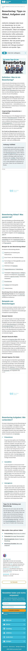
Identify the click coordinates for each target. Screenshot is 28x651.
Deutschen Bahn (13, 339)
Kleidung (11, 519)
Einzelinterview (8, 281)
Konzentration (21, 274)
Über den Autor (7, 559)
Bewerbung (8, 6)
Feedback (6, 284)
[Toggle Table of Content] (14, 53)
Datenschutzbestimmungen (14, 613)
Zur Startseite (14, 582)
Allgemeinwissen (16, 272)
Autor (11, 564)
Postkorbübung (19, 269)
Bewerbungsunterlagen (7, 326)
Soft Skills (17, 434)
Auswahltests (5, 239)
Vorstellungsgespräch (7, 123)
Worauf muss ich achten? (14, 533)
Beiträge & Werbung (20, 646)
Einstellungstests (21, 241)
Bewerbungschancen (11, 152)
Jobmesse (12, 367)
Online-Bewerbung (11, 324)
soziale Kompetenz (9, 491)
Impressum (5, 646)
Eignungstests (7, 243)
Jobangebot (21, 126)
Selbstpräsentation (14, 445)
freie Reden (19, 454)
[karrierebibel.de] (6, 2)
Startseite (3, 6)
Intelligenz (22, 272)
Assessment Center (18, 239)
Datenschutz (12, 646)
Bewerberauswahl (12, 117)
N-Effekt (13, 158)
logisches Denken (14, 276)
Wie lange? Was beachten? (14, 536)
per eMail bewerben (7, 88)
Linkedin (10, 571)
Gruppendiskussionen (9, 269)
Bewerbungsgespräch (11, 521)
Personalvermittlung (14, 368)
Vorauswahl (6, 370)
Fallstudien (15, 265)
